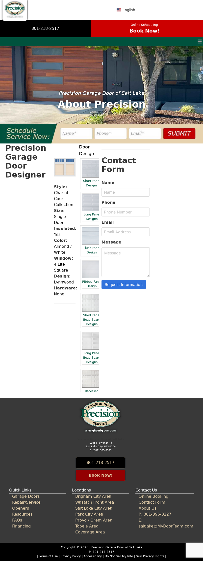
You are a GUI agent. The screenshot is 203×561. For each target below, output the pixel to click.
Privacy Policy (71, 556)
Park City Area (89, 514)
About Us (147, 508)
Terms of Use (48, 556)
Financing (21, 526)
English (129, 10)
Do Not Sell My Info (119, 556)
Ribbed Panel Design (91, 284)
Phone (108, 202)
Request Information (124, 284)
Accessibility (93, 556)
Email (108, 222)
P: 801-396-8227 (155, 514)
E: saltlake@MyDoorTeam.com (165, 523)
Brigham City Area (93, 496)
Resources (22, 514)
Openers (20, 508)
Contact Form (152, 502)
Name (108, 182)
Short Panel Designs (91, 183)
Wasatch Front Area (94, 502)
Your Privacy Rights (150, 556)
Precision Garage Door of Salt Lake (116, 547)
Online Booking (153, 496)
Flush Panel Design (91, 250)
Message (111, 242)
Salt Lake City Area (93, 508)
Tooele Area (87, 526)
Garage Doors (26, 496)
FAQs (17, 520)
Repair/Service (26, 502)
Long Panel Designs (92, 217)
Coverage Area (90, 532)
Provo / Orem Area (93, 520)
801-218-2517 (45, 28)
